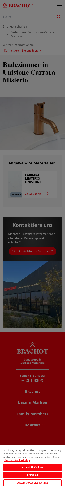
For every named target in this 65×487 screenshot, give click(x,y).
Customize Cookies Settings (32, 482)
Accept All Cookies (32, 467)
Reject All (32, 475)
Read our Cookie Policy (17, 460)
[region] (32, 466)
